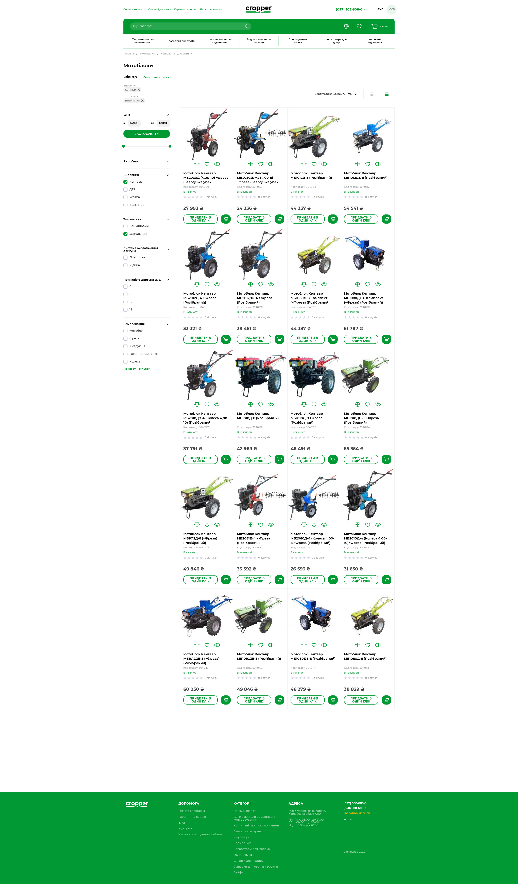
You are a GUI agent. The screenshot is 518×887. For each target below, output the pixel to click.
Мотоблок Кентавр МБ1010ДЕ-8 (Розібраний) (259, 656)
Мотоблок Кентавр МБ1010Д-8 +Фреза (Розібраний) (307, 418)
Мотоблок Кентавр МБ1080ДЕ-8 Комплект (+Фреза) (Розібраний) (363, 298)
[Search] (246, 26)
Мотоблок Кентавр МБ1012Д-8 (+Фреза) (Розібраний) (200, 538)
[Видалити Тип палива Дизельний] (142, 100)
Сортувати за (323, 94)
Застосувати (147, 133)
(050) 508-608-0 (355, 808)
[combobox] (190, 26)
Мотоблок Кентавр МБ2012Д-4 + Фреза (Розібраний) (200, 298)
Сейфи (239, 872)
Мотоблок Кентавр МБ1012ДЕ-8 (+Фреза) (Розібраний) (201, 659)
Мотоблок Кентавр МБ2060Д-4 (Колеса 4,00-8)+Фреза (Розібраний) (312, 538)
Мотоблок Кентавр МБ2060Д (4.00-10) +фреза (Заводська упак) (205, 178)
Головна (128, 53)
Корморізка (242, 843)
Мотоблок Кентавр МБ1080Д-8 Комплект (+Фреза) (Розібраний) (310, 298)
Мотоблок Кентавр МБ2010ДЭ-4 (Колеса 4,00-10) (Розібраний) (205, 418)
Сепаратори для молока (252, 849)
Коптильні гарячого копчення (256, 825)
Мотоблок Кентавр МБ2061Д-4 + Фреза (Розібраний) (253, 538)
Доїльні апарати (246, 811)
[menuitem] (134, 9)
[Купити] (226, 219)
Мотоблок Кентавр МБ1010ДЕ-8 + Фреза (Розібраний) (361, 418)
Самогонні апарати (248, 831)
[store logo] (259, 9)
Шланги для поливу (248, 860)
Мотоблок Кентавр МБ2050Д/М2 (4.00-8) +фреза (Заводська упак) (258, 178)
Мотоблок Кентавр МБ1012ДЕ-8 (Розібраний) (366, 175)
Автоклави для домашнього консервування (255, 818)
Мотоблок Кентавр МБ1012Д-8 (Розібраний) (311, 175)
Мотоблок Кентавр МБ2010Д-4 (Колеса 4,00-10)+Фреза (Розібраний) (365, 538)
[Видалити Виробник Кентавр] (138, 89)
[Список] (387, 94)
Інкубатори (242, 837)
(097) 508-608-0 (355, 803)
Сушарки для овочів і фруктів (256, 866)
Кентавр (166, 53)
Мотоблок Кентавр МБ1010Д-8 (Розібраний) (258, 416)
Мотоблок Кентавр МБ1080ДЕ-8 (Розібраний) (313, 656)
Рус (380, 9)
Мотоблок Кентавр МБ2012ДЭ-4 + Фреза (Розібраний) (254, 298)
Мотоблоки (147, 53)
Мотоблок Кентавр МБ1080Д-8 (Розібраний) (365, 656)
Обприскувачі (244, 855)
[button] (197, 164)
